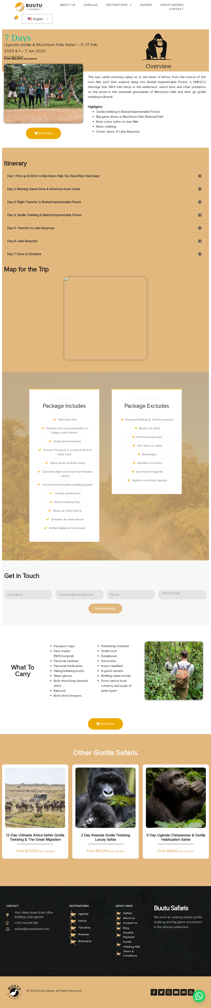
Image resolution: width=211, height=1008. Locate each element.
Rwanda (83, 934)
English (37, 19)
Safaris (146, 5)
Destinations (117, 5)
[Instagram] (168, 992)
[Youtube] (176, 992)
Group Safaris (172, 5)
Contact (176, 9)
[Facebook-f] (154, 992)
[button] (43, 133)
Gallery (127, 913)
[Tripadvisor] (183, 992)
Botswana (84, 941)
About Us (67, 5)
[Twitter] (161, 992)
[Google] (191, 992)
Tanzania (84, 927)
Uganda (83, 914)
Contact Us (130, 923)
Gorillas (91, 5)
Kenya (82, 920)
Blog (126, 928)
